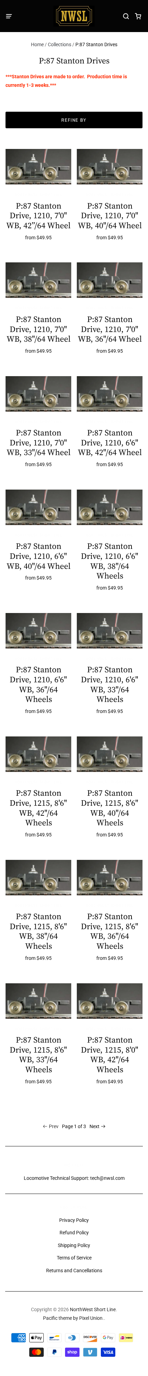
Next (94, 1126)
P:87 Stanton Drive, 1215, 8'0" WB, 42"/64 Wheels (109, 1054)
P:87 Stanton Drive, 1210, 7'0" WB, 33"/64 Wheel (39, 442)
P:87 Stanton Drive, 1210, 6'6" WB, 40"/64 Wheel (39, 556)
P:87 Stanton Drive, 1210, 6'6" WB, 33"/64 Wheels (109, 684)
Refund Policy (74, 1232)
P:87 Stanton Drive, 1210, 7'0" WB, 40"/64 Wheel (110, 215)
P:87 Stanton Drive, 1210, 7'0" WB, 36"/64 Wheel (110, 329)
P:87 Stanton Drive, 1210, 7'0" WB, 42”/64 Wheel (38, 215)
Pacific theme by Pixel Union (73, 1318)
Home (37, 44)
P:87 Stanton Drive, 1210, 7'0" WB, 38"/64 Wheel (39, 329)
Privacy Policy (74, 1220)
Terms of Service (74, 1258)
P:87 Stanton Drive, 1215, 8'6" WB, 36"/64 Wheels (109, 931)
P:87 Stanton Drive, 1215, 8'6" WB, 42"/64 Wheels (38, 807)
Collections (59, 44)
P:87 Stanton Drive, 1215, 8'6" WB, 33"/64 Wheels (38, 1054)
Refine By (74, 120)
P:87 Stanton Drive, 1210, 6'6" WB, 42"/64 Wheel (110, 442)
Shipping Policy (74, 1245)
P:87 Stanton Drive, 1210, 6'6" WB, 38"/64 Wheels (109, 560)
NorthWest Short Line (38, 194)
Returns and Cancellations (74, 1270)
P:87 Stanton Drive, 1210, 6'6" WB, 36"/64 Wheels (38, 684)
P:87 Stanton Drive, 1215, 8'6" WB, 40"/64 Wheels (109, 807)
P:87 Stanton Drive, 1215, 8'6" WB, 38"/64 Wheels (38, 931)
